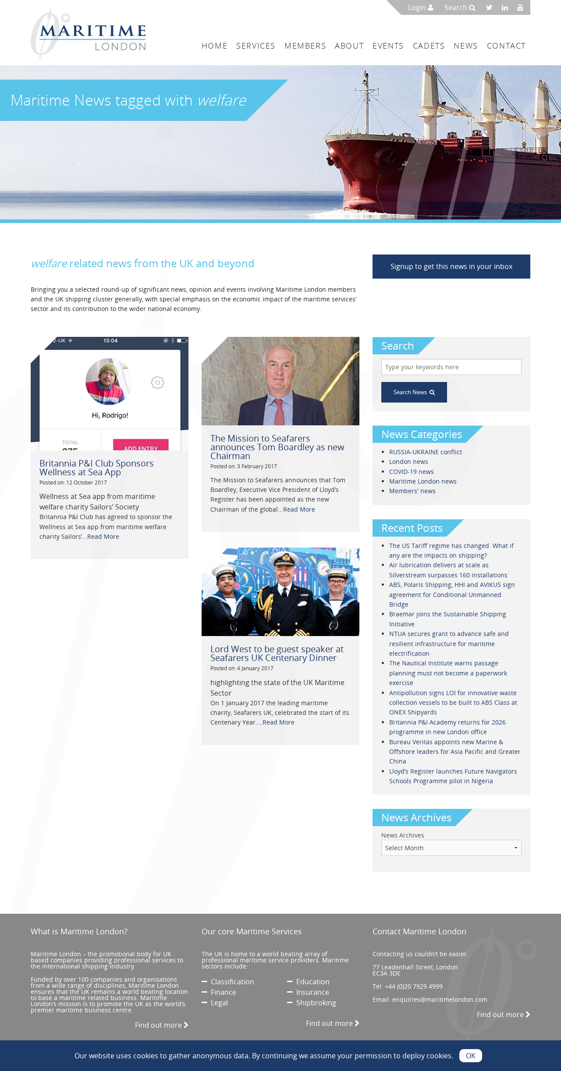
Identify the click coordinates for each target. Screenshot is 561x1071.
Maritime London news (423, 481)
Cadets (429, 45)
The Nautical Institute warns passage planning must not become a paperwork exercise (448, 673)
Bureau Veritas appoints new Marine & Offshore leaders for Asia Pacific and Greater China (455, 752)
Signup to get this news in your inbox (451, 266)
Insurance (311, 992)
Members (305, 45)
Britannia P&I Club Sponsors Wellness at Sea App (96, 467)
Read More (103, 536)
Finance (221, 992)
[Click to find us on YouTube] (522, 7)
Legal (217, 1002)
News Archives (402, 835)
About (349, 45)
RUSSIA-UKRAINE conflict (425, 452)
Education (311, 981)
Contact (506, 45)
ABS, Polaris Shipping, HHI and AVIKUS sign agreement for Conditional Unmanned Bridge (452, 594)
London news (408, 461)
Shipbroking (314, 1002)
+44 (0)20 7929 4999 (414, 986)
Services (256, 45)
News (466, 45)
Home (214, 45)
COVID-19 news (411, 471)
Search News (412, 392)
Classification (230, 981)
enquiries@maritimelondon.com (439, 999)
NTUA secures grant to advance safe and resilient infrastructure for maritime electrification (449, 643)
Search (456, 7)
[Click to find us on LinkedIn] (507, 7)
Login (418, 7)
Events (388, 45)
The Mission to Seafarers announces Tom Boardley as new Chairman (277, 447)
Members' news (412, 491)
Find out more (159, 1025)
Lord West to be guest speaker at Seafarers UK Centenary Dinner (277, 653)
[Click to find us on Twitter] (492, 7)
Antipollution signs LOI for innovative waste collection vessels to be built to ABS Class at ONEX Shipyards (453, 703)
